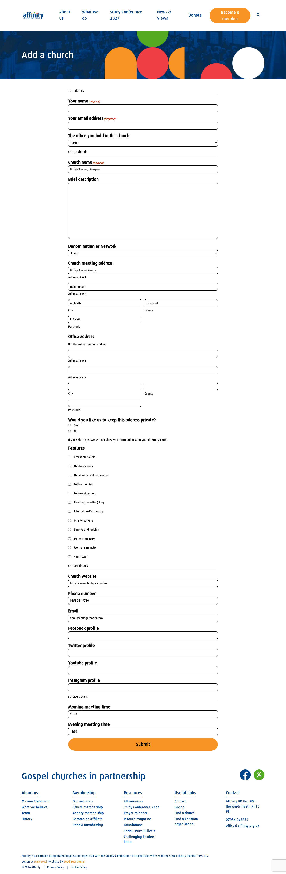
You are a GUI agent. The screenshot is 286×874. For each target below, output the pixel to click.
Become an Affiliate (88, 819)
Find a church (185, 813)
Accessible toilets (84, 457)
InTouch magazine (137, 819)
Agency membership (88, 813)
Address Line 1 (77, 277)
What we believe (34, 807)
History (27, 819)
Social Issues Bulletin (139, 831)
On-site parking (83, 520)
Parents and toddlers (87, 529)
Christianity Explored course (91, 475)
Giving (179, 807)
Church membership (88, 807)
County (149, 310)
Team (26, 813)
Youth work (81, 557)
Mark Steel (40, 861)
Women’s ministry (85, 547)
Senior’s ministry (84, 538)
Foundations (133, 825)
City (70, 310)
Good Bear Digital (74, 861)
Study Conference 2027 (141, 807)
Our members (83, 801)
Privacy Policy (55, 867)
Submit (143, 744)
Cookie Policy (79, 867)
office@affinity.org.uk (242, 826)
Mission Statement (36, 801)
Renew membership (88, 825)
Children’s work (83, 466)
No (75, 431)
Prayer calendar (135, 813)
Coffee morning (83, 484)
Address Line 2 (77, 294)
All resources (133, 801)
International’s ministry (88, 511)
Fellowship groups (85, 493)
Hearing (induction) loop (89, 502)
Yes (76, 425)
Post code (74, 326)
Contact (180, 801)
